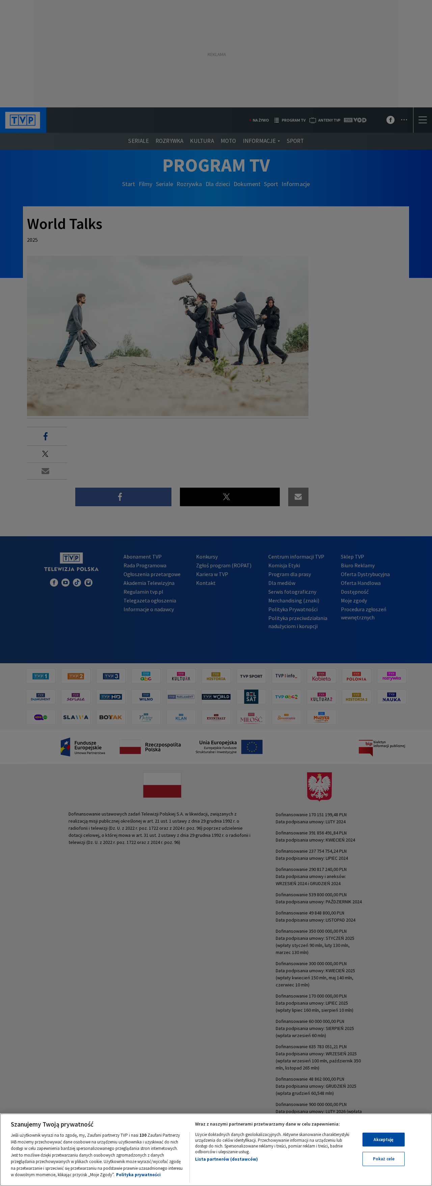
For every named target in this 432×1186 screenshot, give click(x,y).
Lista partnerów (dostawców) (226, 1159)
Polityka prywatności (138, 1175)
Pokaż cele (384, 1159)
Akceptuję (384, 1139)
